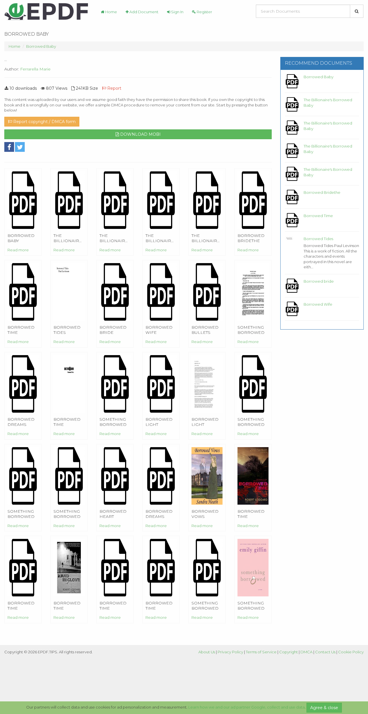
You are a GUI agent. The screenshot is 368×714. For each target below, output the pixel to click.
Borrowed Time (318, 215)
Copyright (288, 652)
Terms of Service (261, 652)
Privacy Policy (230, 652)
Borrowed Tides (318, 238)
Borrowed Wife (318, 304)
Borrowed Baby (41, 46)
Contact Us (325, 652)
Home (110, 11)
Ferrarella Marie (35, 69)
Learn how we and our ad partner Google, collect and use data (246, 707)
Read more (18, 250)
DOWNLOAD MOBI (140, 134)
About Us (206, 652)
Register (204, 11)
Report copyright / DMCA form (44, 121)
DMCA (306, 652)
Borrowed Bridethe (322, 192)
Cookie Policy (351, 652)
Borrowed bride (319, 281)
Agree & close (324, 707)
